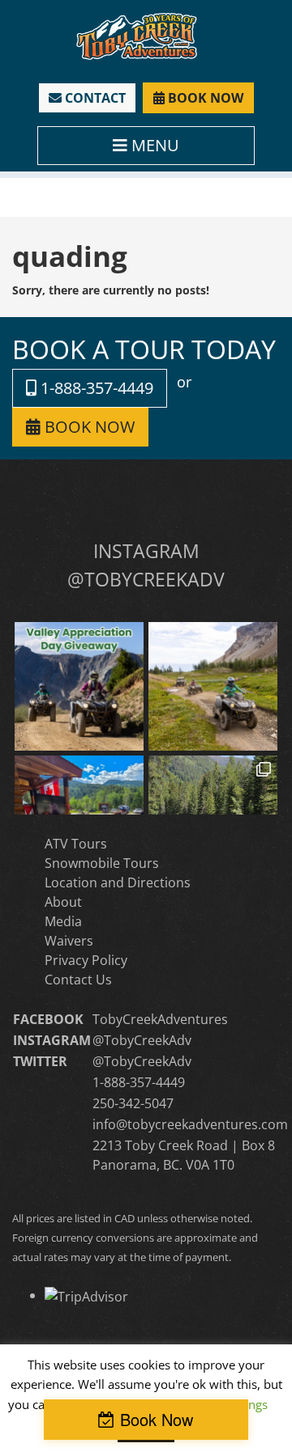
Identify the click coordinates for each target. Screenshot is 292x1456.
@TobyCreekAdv (141, 1040)
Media (63, 921)
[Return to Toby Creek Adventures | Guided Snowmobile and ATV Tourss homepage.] (137, 35)
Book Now (156, 1419)
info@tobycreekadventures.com (190, 1124)
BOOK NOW (204, 98)
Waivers (69, 941)
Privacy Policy (86, 960)
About (63, 902)
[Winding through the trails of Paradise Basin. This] (212, 686)
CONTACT (94, 98)
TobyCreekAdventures (160, 1019)
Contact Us (78, 979)
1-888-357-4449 (94, 388)
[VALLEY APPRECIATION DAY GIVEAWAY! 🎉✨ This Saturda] (79, 686)
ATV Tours (76, 844)
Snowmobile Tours (102, 863)
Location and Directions (118, 882)
